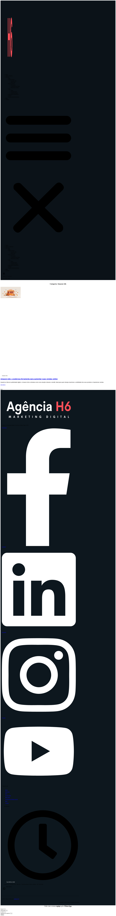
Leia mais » (3, 384)
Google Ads (13, 81)
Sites (9, 89)
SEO (9, 78)
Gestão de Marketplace (13, 97)
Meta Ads (13, 82)
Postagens (13, 85)
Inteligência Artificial (13, 94)
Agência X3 (16, 899)
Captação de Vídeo (15, 86)
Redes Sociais (11, 83)
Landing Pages (14, 93)
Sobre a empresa (9, 75)
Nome (2, 909)
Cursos (9, 95)
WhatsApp (3, 910)
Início (7, 74)
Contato (7, 99)
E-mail (2, 911)
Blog (12, 90)
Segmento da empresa (5, 913)
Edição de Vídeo (15, 87)
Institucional (14, 91)
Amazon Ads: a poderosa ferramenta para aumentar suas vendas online (29, 379)
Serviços (7, 77)
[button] (38, 172)
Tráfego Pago (11, 79)
